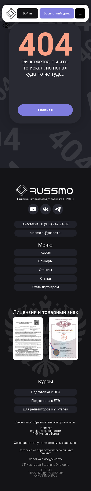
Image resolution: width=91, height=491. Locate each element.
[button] (45, 392)
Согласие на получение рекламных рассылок (45, 442)
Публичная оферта (46, 433)
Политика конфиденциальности (45, 429)
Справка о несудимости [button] (45, 459)
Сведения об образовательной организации (46, 422)
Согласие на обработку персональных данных (46, 451)
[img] (33, 209)
